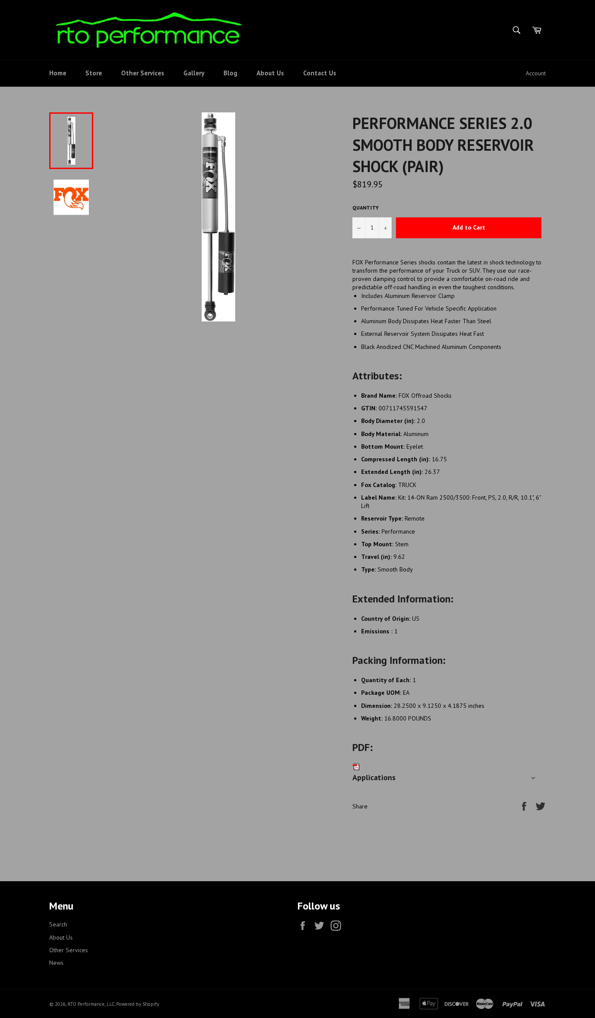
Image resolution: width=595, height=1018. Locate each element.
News (56, 963)
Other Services (142, 73)
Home (57, 73)
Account (536, 73)
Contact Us (319, 73)
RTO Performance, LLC (91, 1004)
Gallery (193, 73)
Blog (230, 73)
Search (58, 924)
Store (93, 73)
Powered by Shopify (137, 1004)
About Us (270, 73)
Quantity (365, 207)
